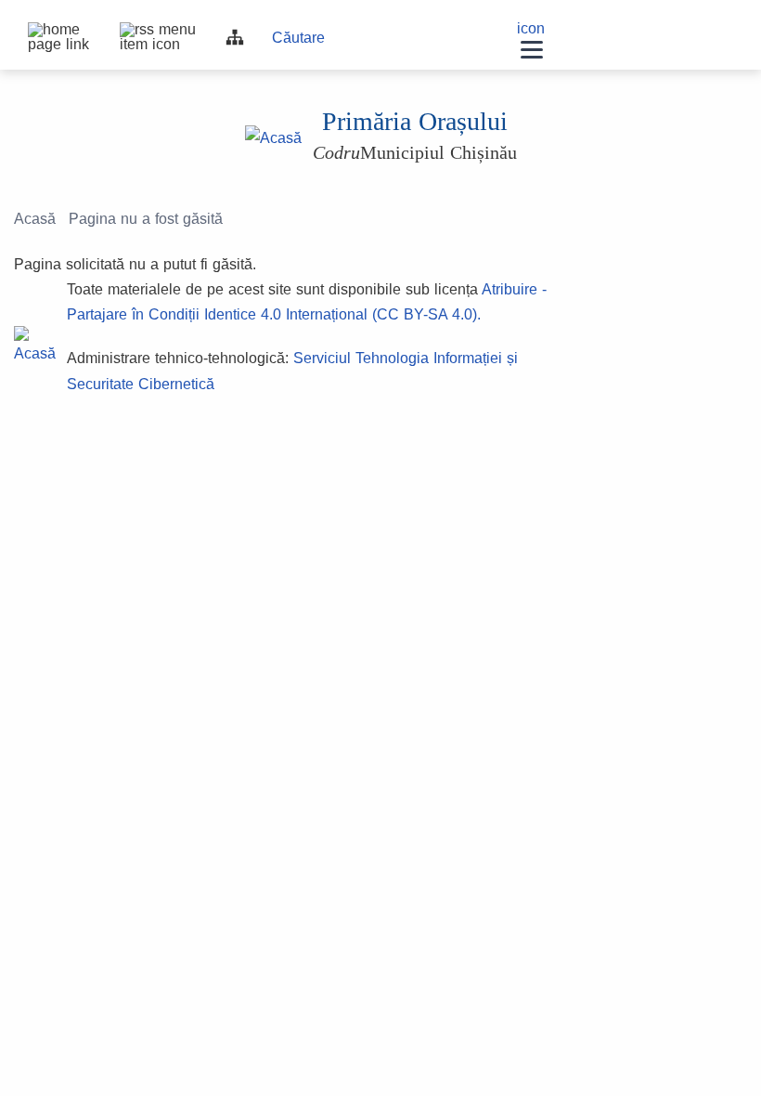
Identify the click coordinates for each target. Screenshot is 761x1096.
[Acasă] (273, 137)
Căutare (298, 38)
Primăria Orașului (415, 121)
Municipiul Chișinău (415, 152)
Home (37, 31)
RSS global (129, 31)
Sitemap (235, 37)
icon (531, 28)
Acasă (35, 219)
